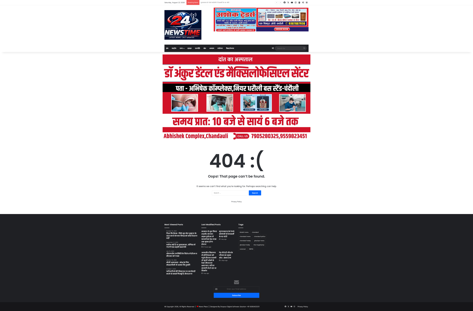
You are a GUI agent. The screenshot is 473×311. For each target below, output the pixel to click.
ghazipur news (259, 241)
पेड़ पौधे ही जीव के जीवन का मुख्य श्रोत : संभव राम (226, 255)
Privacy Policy (236, 202)
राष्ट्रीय (174, 48)
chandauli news (245, 236)
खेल (204, 48)
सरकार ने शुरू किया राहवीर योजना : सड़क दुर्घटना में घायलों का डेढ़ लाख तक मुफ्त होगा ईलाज (209, 238)
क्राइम (189, 48)
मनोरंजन (220, 48)
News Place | (204, 307)
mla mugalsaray (258, 245)
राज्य (181, 48)
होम (167, 48)
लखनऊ (251, 249)
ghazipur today (245, 245)
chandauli (255, 232)
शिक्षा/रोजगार (230, 48)
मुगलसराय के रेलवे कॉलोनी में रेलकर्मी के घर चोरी (226, 234)
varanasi (243, 249)
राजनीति (197, 48)
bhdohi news (244, 232)
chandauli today (245, 241)
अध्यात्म (211, 48)
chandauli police (259, 236)
